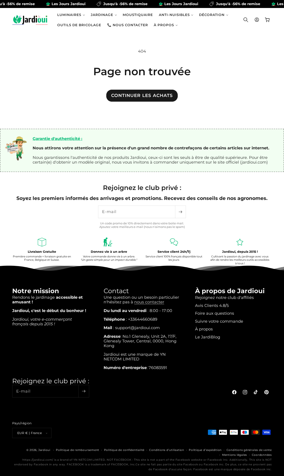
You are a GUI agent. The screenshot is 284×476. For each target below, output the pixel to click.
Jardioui (44, 450)
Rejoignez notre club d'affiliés (224, 297)
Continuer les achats (142, 95)
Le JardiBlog (207, 337)
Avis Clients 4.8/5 (212, 305)
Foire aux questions (214, 313)
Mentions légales (234, 454)
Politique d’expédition (205, 450)
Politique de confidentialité (124, 450)
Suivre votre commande (219, 321)
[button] (71, 15)
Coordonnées (262, 454)
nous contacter (149, 302)
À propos (204, 329)
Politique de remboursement (77, 450)
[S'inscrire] (180, 211)
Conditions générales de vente (249, 450)
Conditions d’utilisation (166, 450)
